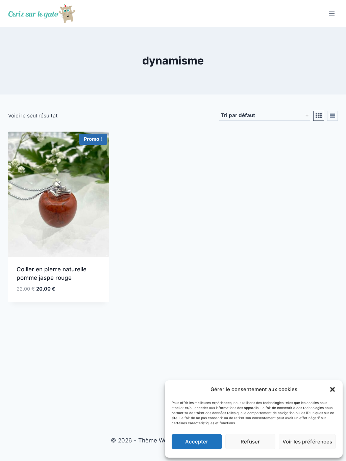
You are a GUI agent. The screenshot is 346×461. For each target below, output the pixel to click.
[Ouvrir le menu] (331, 13)
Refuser (250, 441)
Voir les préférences (307, 441)
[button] (332, 389)
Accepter (196, 441)
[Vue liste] (332, 116)
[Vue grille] (318, 116)
